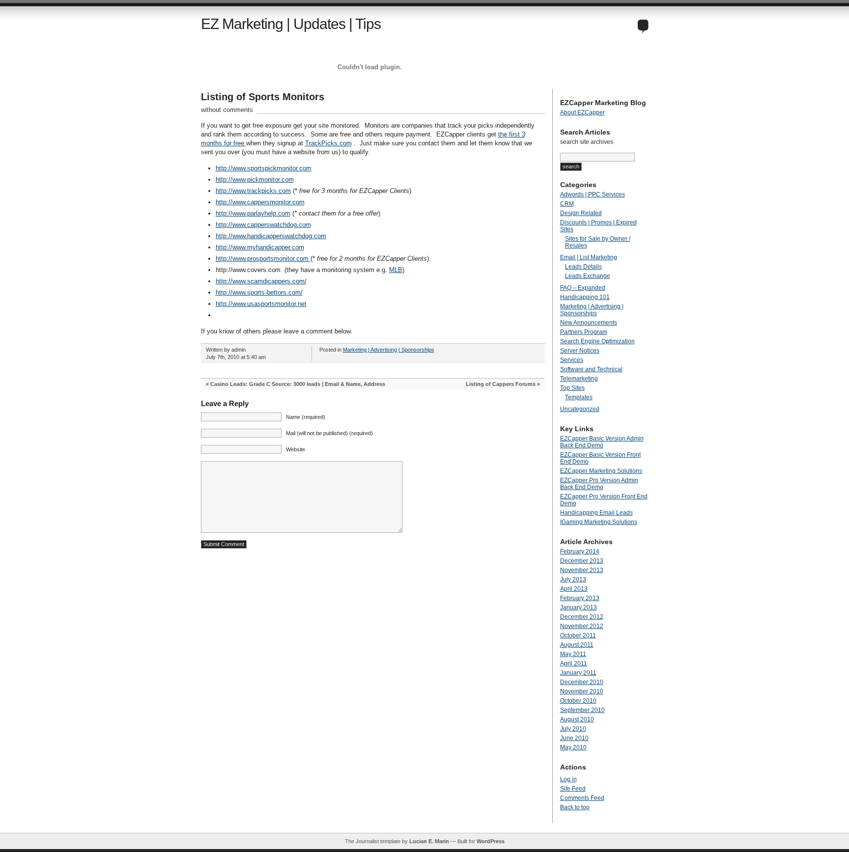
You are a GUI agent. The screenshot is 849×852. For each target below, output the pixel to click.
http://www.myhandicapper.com (260, 247)
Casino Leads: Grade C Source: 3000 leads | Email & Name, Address (297, 384)
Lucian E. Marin (429, 841)
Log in (568, 779)
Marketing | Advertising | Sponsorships (388, 350)
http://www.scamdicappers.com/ (261, 281)
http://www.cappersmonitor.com (260, 202)
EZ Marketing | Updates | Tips (291, 24)
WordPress (491, 841)
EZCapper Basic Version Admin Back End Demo (602, 442)
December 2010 (581, 682)
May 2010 (573, 747)
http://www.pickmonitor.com (255, 179)
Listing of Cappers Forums (501, 384)
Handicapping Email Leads (596, 512)
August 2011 (577, 644)
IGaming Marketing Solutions (598, 522)
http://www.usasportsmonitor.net (261, 303)
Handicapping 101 (585, 297)
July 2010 (573, 728)
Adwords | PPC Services (592, 194)
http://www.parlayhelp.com (253, 213)
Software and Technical (591, 369)
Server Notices (579, 350)
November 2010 (581, 691)
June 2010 (574, 738)
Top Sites (572, 388)
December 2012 (581, 616)
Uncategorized (579, 409)
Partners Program (583, 332)
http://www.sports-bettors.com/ (259, 292)
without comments (227, 109)
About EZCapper (582, 112)
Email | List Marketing (588, 257)
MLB (395, 270)
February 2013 (579, 598)
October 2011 (578, 635)
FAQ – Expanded (582, 287)
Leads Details (583, 266)
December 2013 (581, 560)
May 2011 (573, 654)
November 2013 (581, 570)
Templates (579, 397)
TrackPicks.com (328, 143)
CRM (567, 203)
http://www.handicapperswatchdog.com (271, 236)
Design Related (581, 213)
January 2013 (578, 607)
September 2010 (582, 710)
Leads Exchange (587, 276)
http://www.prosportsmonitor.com (263, 258)
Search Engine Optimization (597, 341)
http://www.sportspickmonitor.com (263, 168)
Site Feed (573, 788)
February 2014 (579, 551)
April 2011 (573, 663)
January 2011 (578, 672)
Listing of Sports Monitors (262, 96)
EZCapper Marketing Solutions (601, 470)
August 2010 (577, 719)
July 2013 (573, 579)
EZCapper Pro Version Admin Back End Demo (599, 484)
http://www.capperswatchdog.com (263, 224)
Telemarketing (579, 378)
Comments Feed (582, 798)
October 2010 (578, 700)
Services (571, 360)
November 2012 (581, 626)
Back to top (575, 807)
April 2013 (574, 588)
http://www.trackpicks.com (253, 190)
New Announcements (588, 322)
